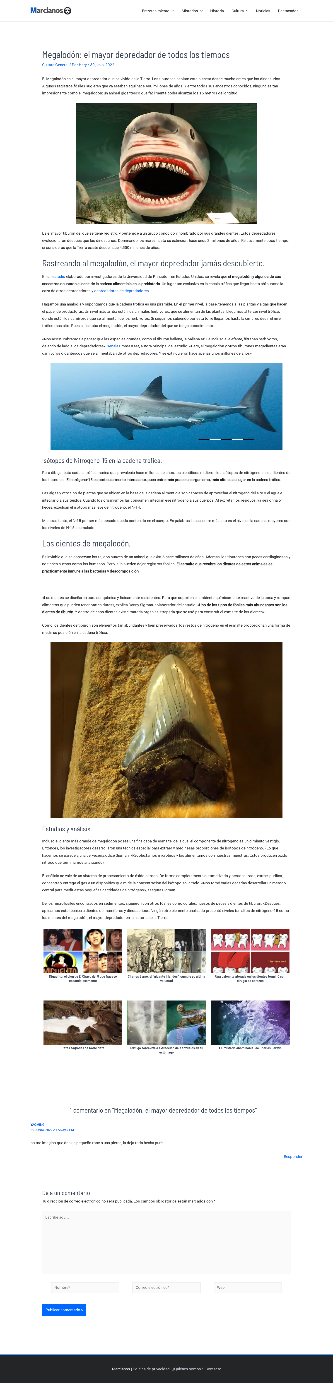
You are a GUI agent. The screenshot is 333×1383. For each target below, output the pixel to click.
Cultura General (55, 65)
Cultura (238, 11)
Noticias (263, 11)
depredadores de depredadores (121, 291)
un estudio (56, 276)
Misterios (190, 11)
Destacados (288, 11)
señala (112, 346)
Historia (217, 11)
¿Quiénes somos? (187, 1369)
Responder (293, 1156)
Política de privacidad (151, 1369)
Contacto (213, 1369)
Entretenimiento (155, 11)
